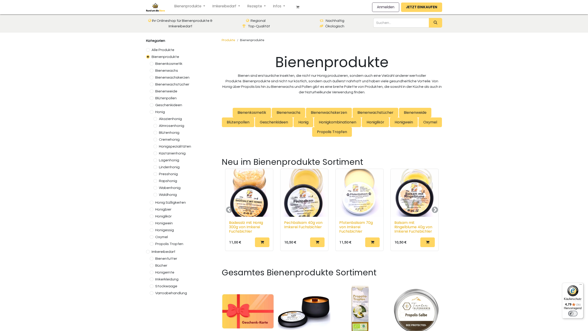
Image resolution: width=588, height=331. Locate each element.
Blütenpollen (166, 98)
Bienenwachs (166, 70)
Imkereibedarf (163, 252)
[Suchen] (435, 23)
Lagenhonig (169, 160)
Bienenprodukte (165, 57)
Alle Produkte (163, 50)
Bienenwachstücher (172, 84)
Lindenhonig (169, 167)
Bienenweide (166, 91)
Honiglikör (163, 216)
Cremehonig (169, 139)
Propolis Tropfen (169, 244)
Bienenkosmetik (168, 64)
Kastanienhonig (172, 153)
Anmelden (385, 7)
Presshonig (168, 174)
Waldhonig (168, 195)
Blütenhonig (169, 132)
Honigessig (164, 230)
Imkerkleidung (166, 279)
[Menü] (580, 285)
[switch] (572, 313)
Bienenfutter (166, 258)
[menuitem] (190, 6)
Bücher (161, 265)
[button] (262, 242)
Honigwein (164, 223)
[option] (332, 210)
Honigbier (163, 209)
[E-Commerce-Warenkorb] (299, 7)
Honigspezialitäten (175, 146)
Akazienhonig (170, 119)
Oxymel (161, 237)
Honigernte (164, 272)
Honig (160, 112)
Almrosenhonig (171, 126)
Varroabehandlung (171, 293)
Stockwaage (166, 286)
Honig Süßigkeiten (170, 202)
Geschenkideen (168, 105)
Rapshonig (168, 181)
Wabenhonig (170, 188)
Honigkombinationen (337, 122)
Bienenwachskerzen (172, 77)
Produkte (228, 40)
